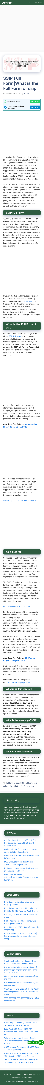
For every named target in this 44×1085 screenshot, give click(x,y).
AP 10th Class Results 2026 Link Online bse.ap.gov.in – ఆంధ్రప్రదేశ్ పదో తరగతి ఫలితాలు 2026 (21, 843)
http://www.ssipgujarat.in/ (19, 682)
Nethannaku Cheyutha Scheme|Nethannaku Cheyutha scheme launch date (21, 877)
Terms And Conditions (31, 1074)
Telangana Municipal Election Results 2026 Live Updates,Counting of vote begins (20, 1041)
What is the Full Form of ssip (22, 786)
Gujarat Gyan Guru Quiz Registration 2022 (21, 500)
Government (29, 301)
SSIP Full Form (26, 783)
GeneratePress (32, 1082)
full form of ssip (12, 783)
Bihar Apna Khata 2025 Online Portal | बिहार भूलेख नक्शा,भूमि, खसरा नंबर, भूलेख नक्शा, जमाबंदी (20, 936)
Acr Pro (7, 2)
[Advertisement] (22, 29)
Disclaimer (16, 1078)
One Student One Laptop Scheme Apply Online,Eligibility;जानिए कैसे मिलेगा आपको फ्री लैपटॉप (21, 991)
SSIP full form (15, 336)
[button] (28, 2)
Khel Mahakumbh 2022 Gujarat (16, 607)
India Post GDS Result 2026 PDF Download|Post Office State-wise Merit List (21, 1032)
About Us (7, 1074)
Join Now (35, 101)
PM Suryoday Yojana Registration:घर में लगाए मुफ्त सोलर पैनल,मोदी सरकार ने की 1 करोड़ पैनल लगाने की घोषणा (20, 970)
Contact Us (17, 1074)
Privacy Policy (27, 1078)
